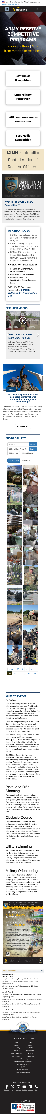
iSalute (30, 1045)
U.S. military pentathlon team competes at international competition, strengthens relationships (23, 398)
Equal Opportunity (23, 1059)
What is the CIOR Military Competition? (18, 203)
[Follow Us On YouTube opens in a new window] (24, 1087)
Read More (23, 426)
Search (33, 444)
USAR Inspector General (23, 1072)
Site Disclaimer (16, 1056)
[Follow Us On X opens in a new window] (12, 1087)
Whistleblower (30, 1050)
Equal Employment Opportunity (22, 1061)
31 (32, 669)
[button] (10, 4)
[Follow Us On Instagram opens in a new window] (18, 1087)
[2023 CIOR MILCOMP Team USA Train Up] (23, 320)
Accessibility (16, 1048)
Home (16, 1042)
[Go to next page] (24, 673)
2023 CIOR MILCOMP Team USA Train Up (20, 336)
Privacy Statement (16, 1053)
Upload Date (27, 453)
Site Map (16, 1045)
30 (27, 669)
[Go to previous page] (22, 669)
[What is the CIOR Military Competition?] (23, 186)
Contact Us (16, 1050)
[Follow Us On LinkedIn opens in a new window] (30, 1087)
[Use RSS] (36, 1087)
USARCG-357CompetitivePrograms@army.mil (22, 292)
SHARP (23, 1067)
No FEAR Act (30, 1048)
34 (19, 673)
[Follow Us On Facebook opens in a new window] (7, 1087)
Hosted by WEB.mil (22, 1101)
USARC (11, 389)
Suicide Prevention (22, 1069)
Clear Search (14, 460)
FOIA (30, 1042)
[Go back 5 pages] (17, 669)
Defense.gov (30, 1056)
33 (15, 673)
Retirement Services (23, 1064)
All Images (13, 453)
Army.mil (30, 1053)
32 (10, 673)
